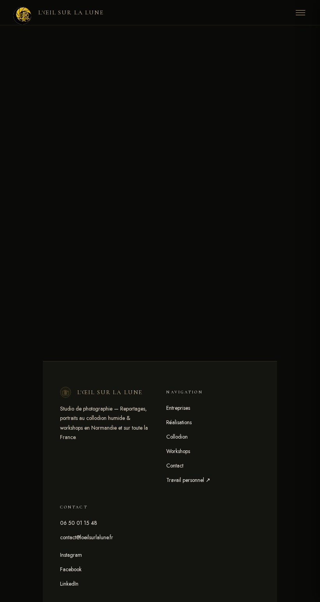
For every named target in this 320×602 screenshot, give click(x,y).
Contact (174, 465)
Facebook (71, 569)
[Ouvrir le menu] (300, 12)
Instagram (71, 555)
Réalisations (179, 422)
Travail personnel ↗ (188, 480)
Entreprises (178, 408)
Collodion (177, 437)
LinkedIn (69, 584)
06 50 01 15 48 (78, 523)
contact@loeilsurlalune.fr (86, 537)
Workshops (178, 451)
